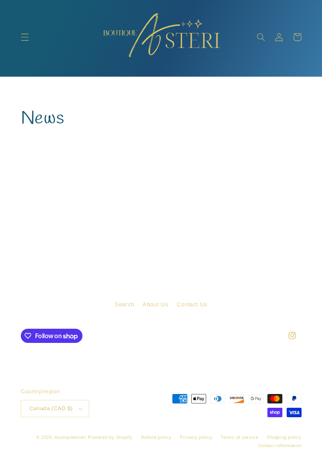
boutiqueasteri (70, 437)
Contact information (280, 445)
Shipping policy (284, 437)
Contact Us (192, 304)
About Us (155, 304)
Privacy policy (196, 437)
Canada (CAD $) (51, 408)
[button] (25, 37)
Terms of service (239, 437)
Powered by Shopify (110, 437)
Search (124, 304)
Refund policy (156, 437)
